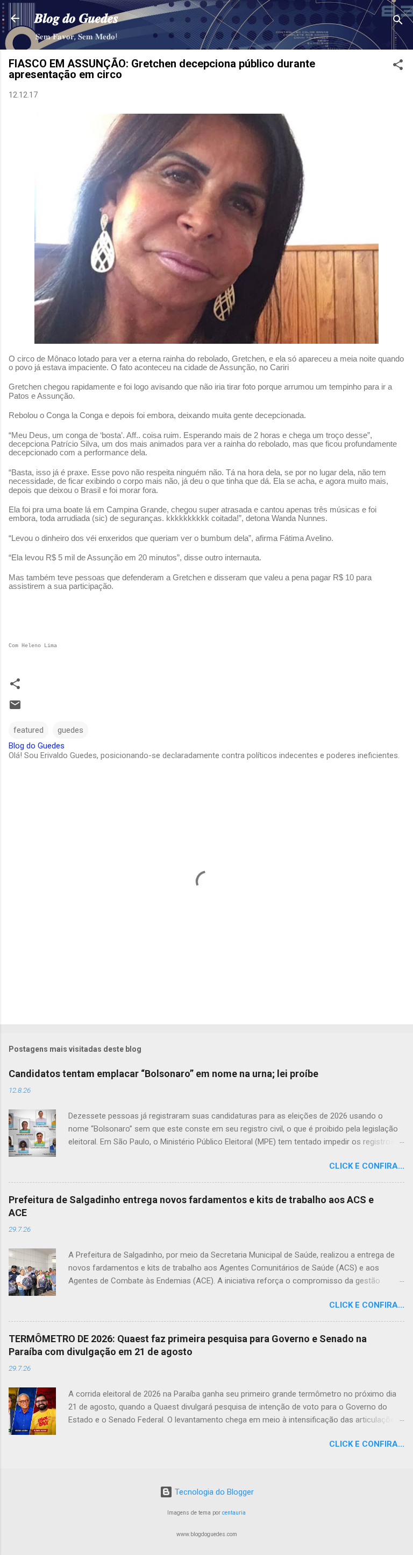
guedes (70, 730)
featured (28, 730)
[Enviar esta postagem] (15, 708)
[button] (397, 66)
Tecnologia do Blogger (213, 1492)
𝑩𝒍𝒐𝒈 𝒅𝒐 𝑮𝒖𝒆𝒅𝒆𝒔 (76, 18)
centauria (234, 1512)
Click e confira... (366, 1166)
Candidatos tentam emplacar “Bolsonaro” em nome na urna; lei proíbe (163, 1073)
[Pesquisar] (397, 21)
